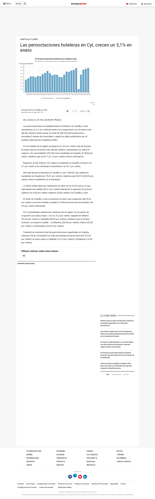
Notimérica (122, 458)
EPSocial (60, 465)
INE (24, 256)
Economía (61, 451)
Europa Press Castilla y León (34, 110)
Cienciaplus (62, 458)
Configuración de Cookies (27, 487)
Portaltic (61, 461)
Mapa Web (114, 484)
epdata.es (91, 461)
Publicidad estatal (64, 487)
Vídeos (29, 465)
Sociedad (60, 455)
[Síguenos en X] (75, 477)
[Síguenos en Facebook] (70, 477)
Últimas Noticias (33, 451)
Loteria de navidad (46, 487)
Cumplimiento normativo (46, 484)
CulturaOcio (92, 455)
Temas (123, 484)
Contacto (20, 484)
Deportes (30, 461)
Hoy (107, 374)
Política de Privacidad (100, 484)
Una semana (116, 374)
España (29, 455)
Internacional (32, 458)
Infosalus (91, 465)
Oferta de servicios (65, 484)
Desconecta (92, 458)
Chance (90, 451)
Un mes (126, 374)
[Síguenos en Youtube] (80, 477)
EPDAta (92, 103)
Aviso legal (30, 484)
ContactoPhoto (124, 461)
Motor (120, 451)
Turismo (120, 455)
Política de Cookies (82, 484)
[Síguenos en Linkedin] (85, 477)
